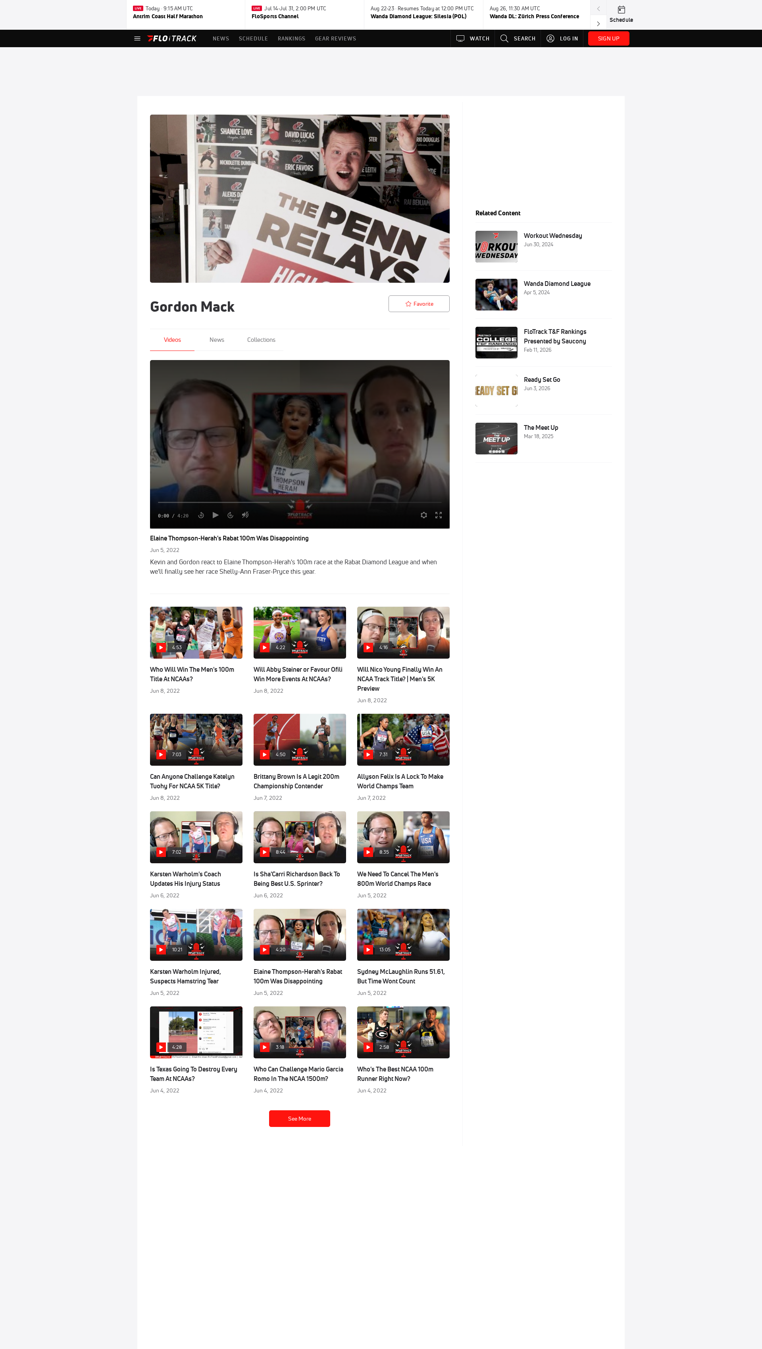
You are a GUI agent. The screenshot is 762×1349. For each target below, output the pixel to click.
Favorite (423, 303)
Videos (172, 339)
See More (299, 1118)
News (217, 339)
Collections (261, 339)
